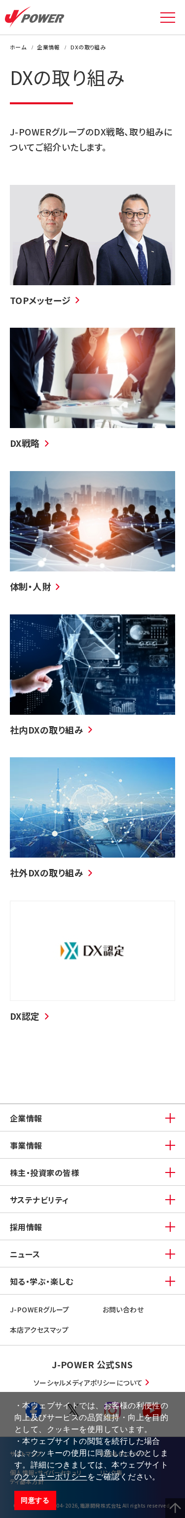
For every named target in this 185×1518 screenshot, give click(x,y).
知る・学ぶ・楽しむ (41, 1281)
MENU (167, 17)
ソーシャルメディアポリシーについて (88, 1383)
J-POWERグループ (40, 1309)
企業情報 (26, 1118)
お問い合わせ (123, 1309)
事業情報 (26, 1145)
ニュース (25, 1254)
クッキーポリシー (54, 1477)
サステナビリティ (39, 1200)
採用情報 (26, 1227)
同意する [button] (35, 1500)
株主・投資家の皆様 (44, 1172)
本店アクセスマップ (39, 1330)
